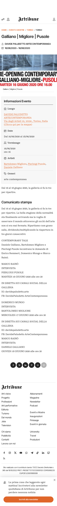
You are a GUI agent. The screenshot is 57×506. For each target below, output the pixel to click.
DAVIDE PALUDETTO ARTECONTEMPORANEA (28, 44)
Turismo (5, 413)
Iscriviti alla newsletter (28, 499)
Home (4, 30)
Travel (33, 435)
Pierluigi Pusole (36, 164)
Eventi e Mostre (16, 30)
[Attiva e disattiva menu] (2, 19)
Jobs (3, 421)
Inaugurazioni (36, 416)
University (34, 431)
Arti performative (9, 405)
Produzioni (35, 439)
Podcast (34, 405)
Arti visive (6, 393)
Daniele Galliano (13, 167)
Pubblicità (6, 435)
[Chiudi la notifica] (54, 479)
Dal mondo (6, 417)
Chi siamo (6, 431)
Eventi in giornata (38, 424)
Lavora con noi (8, 443)
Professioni (6, 401)
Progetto (5, 397)
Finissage (34, 420)
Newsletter (35, 401)
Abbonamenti (36, 393)
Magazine (34, 397)
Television (6, 425)
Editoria (4, 409)
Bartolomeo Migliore (15, 164)
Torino (30, 30)
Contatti (5, 439)
